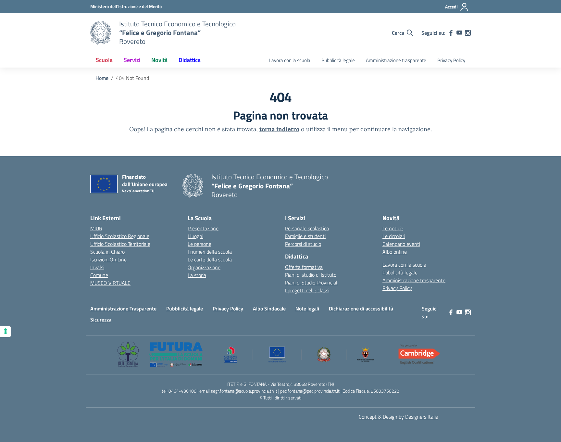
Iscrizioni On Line (108, 259)
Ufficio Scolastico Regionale (119, 236)
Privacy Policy (451, 60)
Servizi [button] (132, 60)
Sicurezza (100, 319)
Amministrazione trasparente (396, 60)
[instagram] (468, 33)
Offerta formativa (304, 267)
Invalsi (97, 267)
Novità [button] (159, 60)
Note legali (307, 308)
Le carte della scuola (210, 259)
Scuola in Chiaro (107, 252)
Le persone (199, 244)
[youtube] (459, 33)
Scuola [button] (104, 60)
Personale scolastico (307, 228)
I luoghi (195, 236)
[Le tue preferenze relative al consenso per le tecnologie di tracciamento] (5, 331)
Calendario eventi (401, 244)
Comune (99, 275)
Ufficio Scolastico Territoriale (120, 244)
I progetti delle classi (307, 290)
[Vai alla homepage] (100, 32)
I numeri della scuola (210, 252)
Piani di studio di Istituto (310, 275)
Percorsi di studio (303, 244)
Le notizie (392, 228)
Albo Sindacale (269, 308)
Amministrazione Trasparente (123, 308)
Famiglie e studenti (305, 236)
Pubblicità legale (338, 60)
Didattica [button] (190, 60)
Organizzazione (204, 267)
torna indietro (279, 129)
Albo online (394, 252)
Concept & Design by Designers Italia (398, 417)
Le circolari (393, 236)
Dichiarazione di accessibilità (361, 308)
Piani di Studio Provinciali (311, 282)
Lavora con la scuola (289, 60)
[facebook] (451, 33)
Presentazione (203, 228)
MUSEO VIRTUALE (110, 283)
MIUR (96, 228)
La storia (197, 275)
